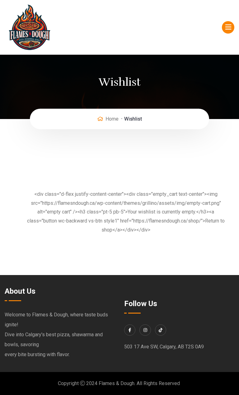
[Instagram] (145, 330)
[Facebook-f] (129, 330)
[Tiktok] (160, 330)
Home (112, 119)
